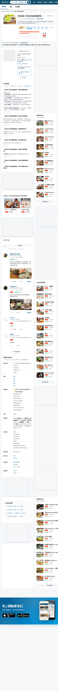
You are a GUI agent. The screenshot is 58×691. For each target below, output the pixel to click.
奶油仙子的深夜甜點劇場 (29, 15)
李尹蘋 (11, 334)
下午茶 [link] (43, 28)
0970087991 (25, 63)
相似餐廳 (17, 6)
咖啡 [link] (46, 28)
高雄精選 (7, 11)
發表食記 (40, 2)
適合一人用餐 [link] (16, 466)
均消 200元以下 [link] (17, 451)
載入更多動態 (17, 351)
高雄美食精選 (22, 28)
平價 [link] (14, 455)
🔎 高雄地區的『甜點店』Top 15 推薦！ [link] (15, 506)
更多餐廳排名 (45, 201)
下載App (45, 2)
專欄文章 (51, 2)
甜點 (11, 11)
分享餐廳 (23, 77)
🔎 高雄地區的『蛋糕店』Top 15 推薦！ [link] (15, 509)
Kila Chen (12, 317)
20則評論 (44, 37)
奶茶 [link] (14, 385)
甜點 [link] (34, 28)
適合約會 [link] (15, 464)
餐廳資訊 (4, 6)
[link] (51, 124)
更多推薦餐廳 (45, 382)
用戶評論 (6, 240)
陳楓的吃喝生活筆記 (15, 254)
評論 (11, 6)
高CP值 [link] (15, 458)
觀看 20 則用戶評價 (25, 73)
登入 (34, 2)
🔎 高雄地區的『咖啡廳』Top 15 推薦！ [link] (15, 516)
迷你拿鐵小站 (13, 286)
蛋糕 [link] (38, 28)
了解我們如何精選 (39, 18)
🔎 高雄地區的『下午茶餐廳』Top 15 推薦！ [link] (16, 513)
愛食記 (3, 11)
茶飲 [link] (14, 383)
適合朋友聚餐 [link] (16, 462)
